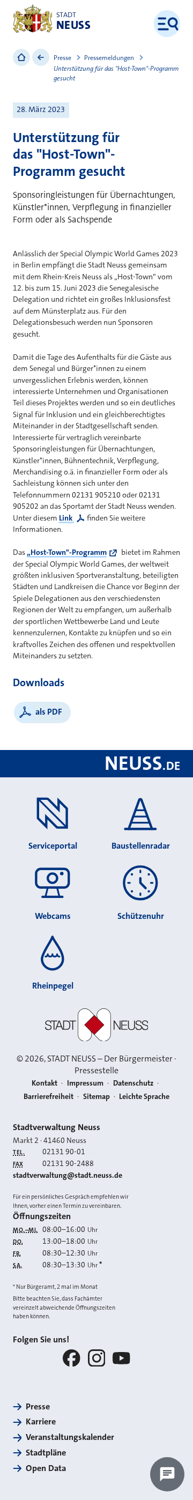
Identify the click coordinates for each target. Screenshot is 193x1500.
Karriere (41, 1421)
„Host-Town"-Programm (67, 552)
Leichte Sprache (144, 1096)
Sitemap (96, 1096)
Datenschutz (133, 1083)
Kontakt (44, 1083)
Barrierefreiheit (48, 1096)
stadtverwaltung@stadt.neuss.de (67, 1175)
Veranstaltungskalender (70, 1437)
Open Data (46, 1468)
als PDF (48, 711)
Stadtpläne (46, 1452)
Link (66, 518)
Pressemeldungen (109, 58)
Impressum (85, 1083)
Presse (62, 58)
